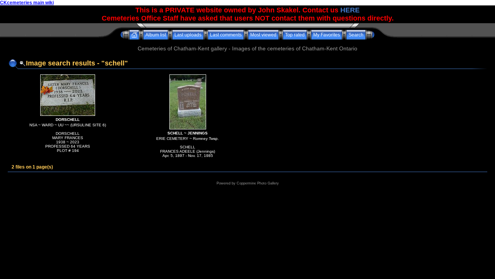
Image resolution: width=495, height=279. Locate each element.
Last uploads (187, 35)
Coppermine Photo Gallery (258, 183)
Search (356, 35)
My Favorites (326, 35)
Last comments (226, 35)
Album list (155, 35)
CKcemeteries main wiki (27, 2)
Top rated (295, 35)
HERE (350, 10)
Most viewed (263, 35)
